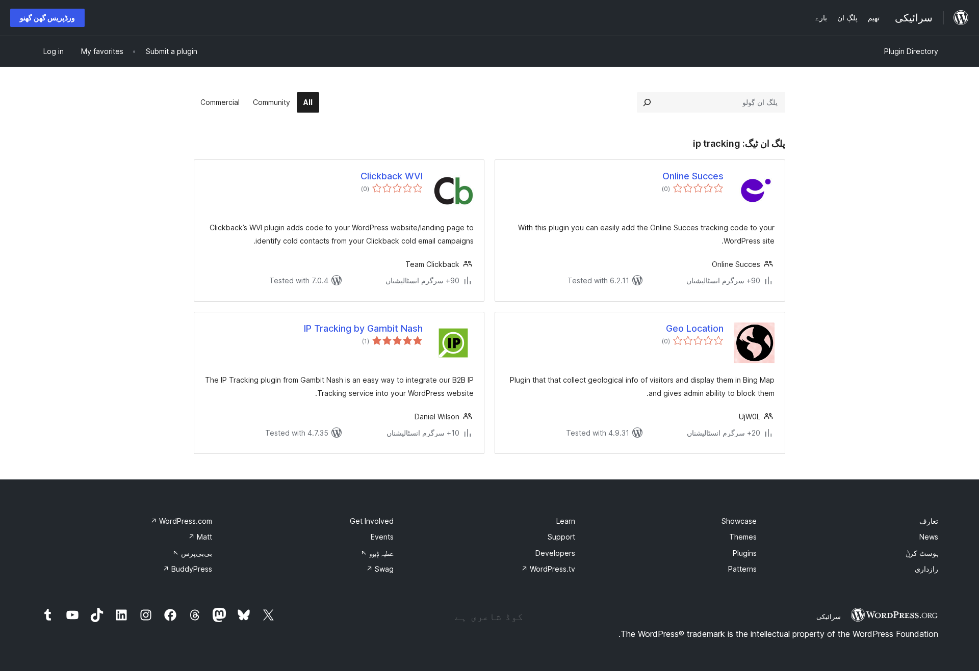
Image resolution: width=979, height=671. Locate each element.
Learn (565, 521)
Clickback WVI (391, 176)
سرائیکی (828, 616)
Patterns (742, 569)
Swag (380, 569)
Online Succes (693, 176)
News (928, 536)
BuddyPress (187, 569)
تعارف (928, 521)
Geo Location (695, 328)
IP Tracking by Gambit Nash (363, 328)
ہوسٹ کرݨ (922, 553)
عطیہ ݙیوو (377, 553)
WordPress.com (181, 521)
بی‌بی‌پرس (192, 553)
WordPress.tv (548, 569)
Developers (555, 553)
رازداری (926, 569)
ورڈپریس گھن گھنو (47, 17)
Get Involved (372, 521)
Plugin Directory (911, 51)
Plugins (745, 553)
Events (382, 536)
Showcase (739, 521)
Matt (200, 536)
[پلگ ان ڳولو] (647, 102)
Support (561, 536)
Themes (743, 536)
